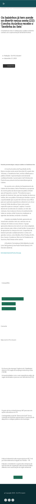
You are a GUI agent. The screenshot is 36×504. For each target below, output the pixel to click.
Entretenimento (6, 253)
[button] (2, 286)
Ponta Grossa (16, 253)
